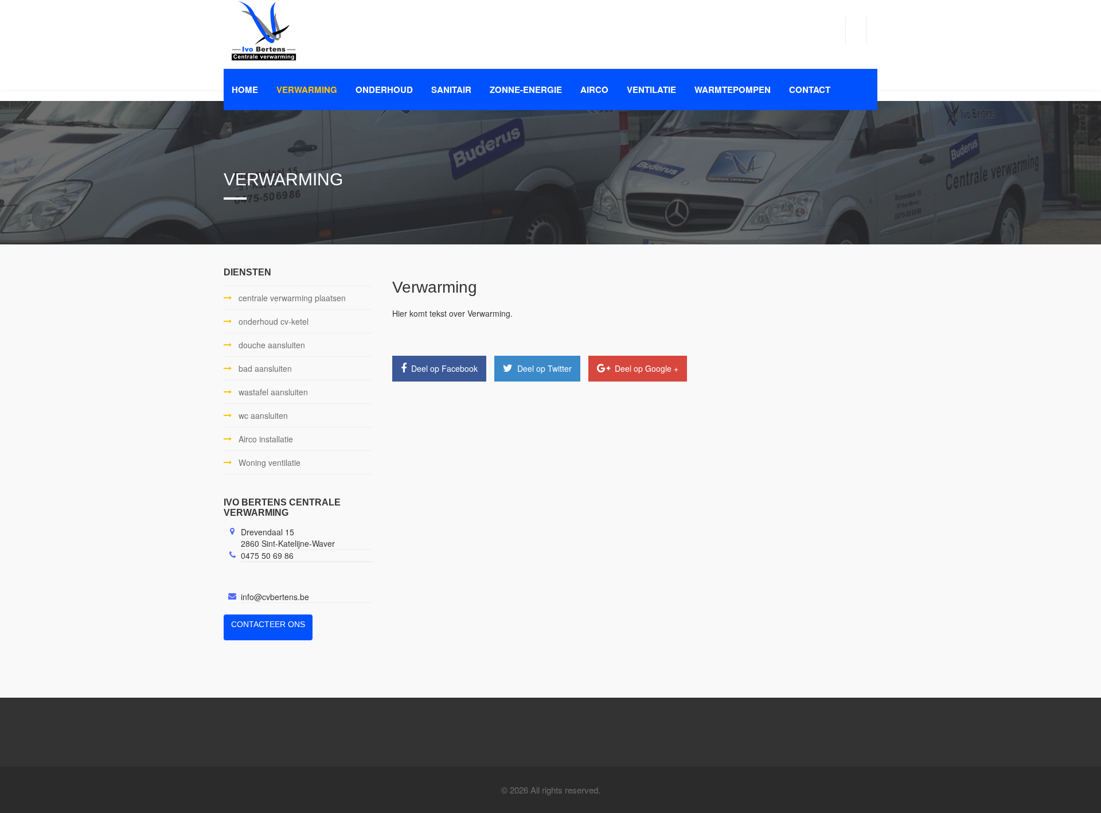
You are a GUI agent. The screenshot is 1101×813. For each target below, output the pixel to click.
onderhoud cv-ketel (274, 321)
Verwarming (306, 89)
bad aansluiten (265, 368)
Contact (809, 89)
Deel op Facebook (443, 368)
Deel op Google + (645, 368)
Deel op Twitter (543, 368)
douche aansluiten (272, 345)
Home (245, 89)
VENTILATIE (651, 89)
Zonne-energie (526, 89)
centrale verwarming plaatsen (292, 298)
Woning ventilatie (269, 462)
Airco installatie (266, 439)
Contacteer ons (268, 624)
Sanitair (451, 89)
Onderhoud (384, 89)
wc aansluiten (263, 415)
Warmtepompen (732, 89)
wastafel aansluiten (273, 392)
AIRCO (594, 89)
